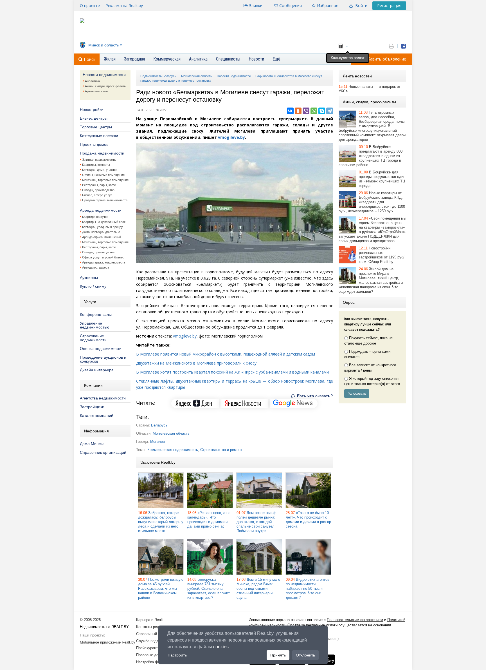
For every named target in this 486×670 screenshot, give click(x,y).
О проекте (90, 5)
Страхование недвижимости (93, 338)
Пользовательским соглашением (355, 620)
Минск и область (103, 45)
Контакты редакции (152, 627)
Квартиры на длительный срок (103, 222)
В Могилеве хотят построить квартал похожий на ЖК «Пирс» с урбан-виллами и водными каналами (232, 372)
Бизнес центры (93, 118)
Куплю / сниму (93, 286)
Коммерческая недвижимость (172, 450)
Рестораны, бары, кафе (99, 185)
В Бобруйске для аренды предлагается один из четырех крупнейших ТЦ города (382, 179)
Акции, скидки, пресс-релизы (105, 86)
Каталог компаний (96, 415)
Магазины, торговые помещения (105, 180)
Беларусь (159, 425)
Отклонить (305, 655)
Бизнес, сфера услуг (97, 195)
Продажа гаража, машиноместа (104, 200)
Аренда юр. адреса (95, 267)
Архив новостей (96, 91)
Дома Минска (92, 444)
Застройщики (92, 407)
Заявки (255, 5)
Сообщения (290, 5)
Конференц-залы (96, 314)
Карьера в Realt (149, 620)
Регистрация (389, 5)
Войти (361, 5)
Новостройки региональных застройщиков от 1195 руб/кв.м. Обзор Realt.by (381, 255)
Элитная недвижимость (99, 159)
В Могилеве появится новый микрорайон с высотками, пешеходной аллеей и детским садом (225, 354)
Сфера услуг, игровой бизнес (103, 257)
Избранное (327, 5)
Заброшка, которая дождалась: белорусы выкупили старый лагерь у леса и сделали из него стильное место (160, 522)
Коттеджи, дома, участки (99, 169)
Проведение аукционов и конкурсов (103, 359)
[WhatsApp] (313, 111)
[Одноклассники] (298, 111)
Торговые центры (96, 127)
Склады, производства (98, 190)
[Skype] (321, 111)
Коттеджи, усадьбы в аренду (102, 227)
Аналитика (92, 81)
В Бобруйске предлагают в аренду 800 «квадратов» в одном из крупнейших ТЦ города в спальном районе (370, 156)
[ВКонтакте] (290, 111)
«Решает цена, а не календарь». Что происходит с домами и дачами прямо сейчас (208, 519)
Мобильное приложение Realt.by (107, 642)
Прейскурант (147, 648)
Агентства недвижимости (103, 398)
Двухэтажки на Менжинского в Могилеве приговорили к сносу (196, 363)
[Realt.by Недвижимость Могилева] (82, 21)
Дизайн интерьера (97, 370)
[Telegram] (329, 111)
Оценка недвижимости (101, 348)
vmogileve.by (231, 137)
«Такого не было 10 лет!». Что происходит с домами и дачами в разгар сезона (308, 519)
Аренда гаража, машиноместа (103, 262)
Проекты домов (94, 144)
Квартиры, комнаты (96, 164)
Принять (278, 655)
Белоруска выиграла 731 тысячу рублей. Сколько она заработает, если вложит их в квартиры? (208, 588)
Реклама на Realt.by (124, 5)
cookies (221, 646)
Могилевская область (171, 433)
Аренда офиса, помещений (101, 237)
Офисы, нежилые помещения (103, 175)
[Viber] (306, 111)
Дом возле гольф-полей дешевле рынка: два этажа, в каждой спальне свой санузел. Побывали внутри (257, 522)
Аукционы (89, 277)
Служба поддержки (152, 641)
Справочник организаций (103, 452)
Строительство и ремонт (221, 450)
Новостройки (92, 109)
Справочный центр (152, 634)
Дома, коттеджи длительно (101, 232)
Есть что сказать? (314, 396)
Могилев (157, 441)
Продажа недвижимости (102, 153)
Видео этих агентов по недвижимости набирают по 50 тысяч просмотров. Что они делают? (307, 588)
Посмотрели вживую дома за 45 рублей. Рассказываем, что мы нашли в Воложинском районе (160, 588)
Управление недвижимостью (94, 325)
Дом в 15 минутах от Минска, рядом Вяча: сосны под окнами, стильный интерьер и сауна (259, 588)
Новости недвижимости (104, 74)
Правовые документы (154, 655)
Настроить (177, 655)
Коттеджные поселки (99, 135)
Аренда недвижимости (101, 210)
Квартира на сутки (95, 216)
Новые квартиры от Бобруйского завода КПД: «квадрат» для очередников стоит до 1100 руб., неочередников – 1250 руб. (372, 202)
